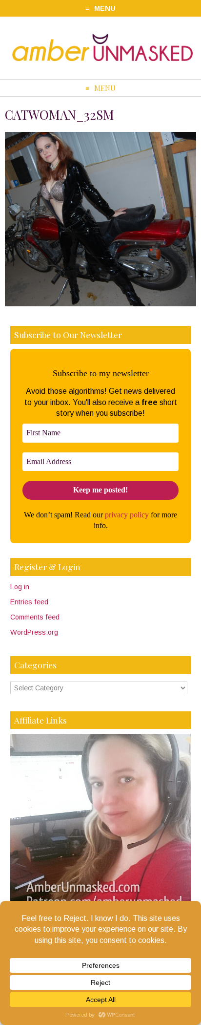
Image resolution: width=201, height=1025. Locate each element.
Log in (19, 587)
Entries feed (29, 602)
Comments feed (35, 617)
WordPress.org (34, 632)
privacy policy (127, 515)
